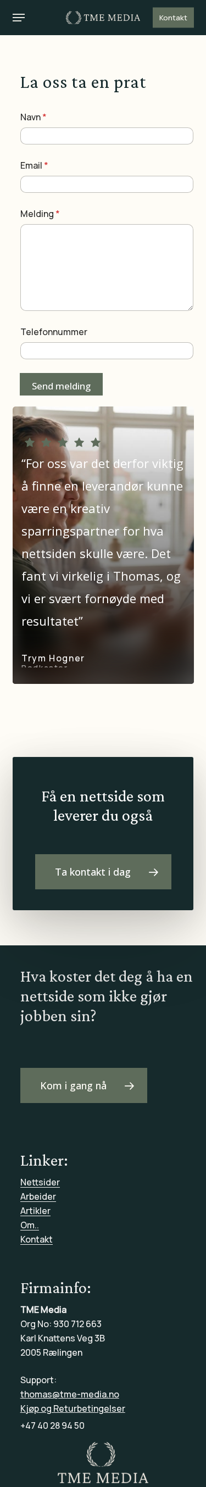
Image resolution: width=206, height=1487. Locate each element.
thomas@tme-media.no (69, 1394)
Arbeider (38, 1196)
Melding (40, 214)
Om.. (29, 1225)
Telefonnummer (53, 332)
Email (34, 165)
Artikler (35, 1211)
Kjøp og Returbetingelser (72, 1408)
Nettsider (40, 1182)
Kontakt (36, 1239)
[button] (19, 17)
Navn (33, 117)
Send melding (61, 386)
